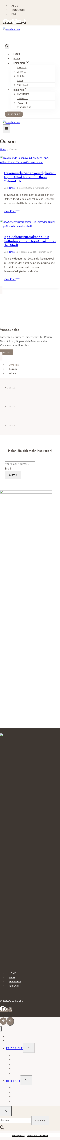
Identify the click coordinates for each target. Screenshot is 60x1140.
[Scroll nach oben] (3, 1021)
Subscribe (14, 114)
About (16, 5)
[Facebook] (5, 23)
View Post (12, 211)
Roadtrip (22, 102)
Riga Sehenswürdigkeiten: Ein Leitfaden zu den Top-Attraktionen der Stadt (30, 240)
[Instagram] (14, 23)
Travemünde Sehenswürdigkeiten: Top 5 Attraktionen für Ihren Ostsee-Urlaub (30, 177)
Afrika (21, 76)
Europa (21, 71)
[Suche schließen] (6, 1111)
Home (17, 54)
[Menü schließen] (1, 1028)
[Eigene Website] (26, 492)
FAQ (14, 14)
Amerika (21, 67)
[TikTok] (23, 23)
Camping (22, 98)
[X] (6, 1010)
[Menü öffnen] (6, 128)
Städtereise (24, 107)
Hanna (11, 188)
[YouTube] (19, 23)
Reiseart (14, 985)
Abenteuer (23, 94)
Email (8, 468)
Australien (23, 85)
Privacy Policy (18, 1135)
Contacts (18, 10)
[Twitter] (10, 23)
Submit (13, 475)
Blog (17, 58)
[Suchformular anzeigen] (7, 46)
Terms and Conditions (37, 1135)
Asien (20, 80)
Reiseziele (15, 981)
